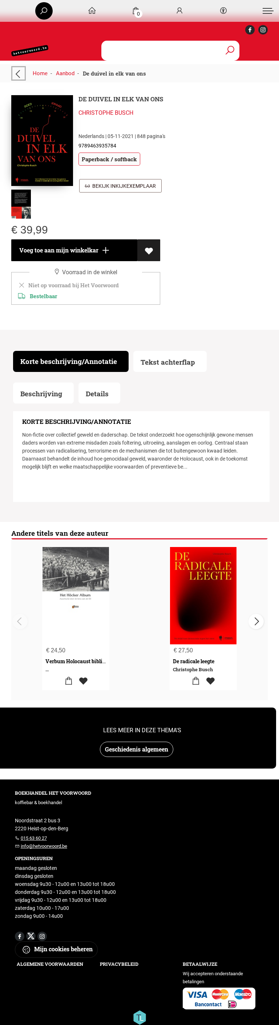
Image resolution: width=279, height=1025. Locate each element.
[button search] (230, 51)
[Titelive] (139, 1017)
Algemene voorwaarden (50, 964)
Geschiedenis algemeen (136, 749)
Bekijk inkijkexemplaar (123, 186)
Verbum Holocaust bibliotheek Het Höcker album (104, 661)
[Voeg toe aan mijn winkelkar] (68, 681)
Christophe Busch (105, 112)
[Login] (179, 11)
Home (40, 73)
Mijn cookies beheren (63, 949)
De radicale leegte (193, 661)
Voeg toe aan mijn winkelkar (58, 250)
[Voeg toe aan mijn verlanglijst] (148, 250)
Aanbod (65, 73)
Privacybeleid (119, 964)
